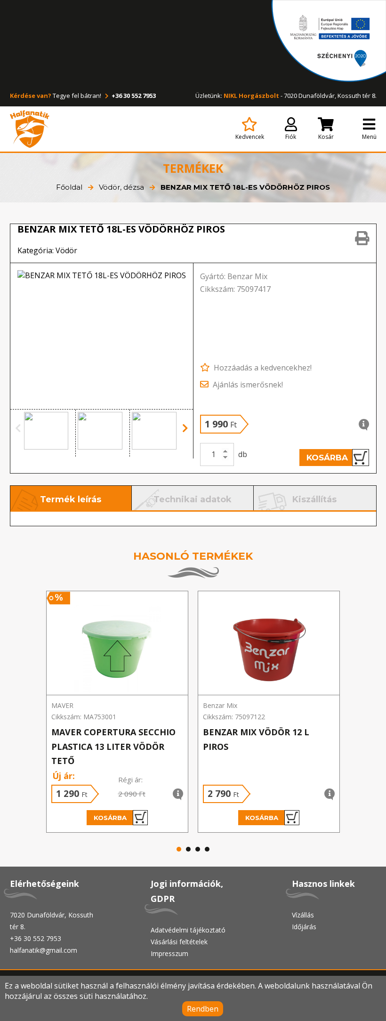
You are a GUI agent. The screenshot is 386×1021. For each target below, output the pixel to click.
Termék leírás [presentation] (70, 499)
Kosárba (327, 457)
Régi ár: (130, 779)
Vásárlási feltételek (179, 941)
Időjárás (304, 926)
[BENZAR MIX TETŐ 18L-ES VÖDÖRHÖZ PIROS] (101, 336)
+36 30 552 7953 (133, 95)
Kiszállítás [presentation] (314, 499)
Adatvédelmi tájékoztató (188, 929)
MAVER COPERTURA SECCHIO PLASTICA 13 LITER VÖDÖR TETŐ (113, 746)
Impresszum (169, 953)
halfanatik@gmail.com (43, 950)
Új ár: (63, 776)
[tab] (71, 498)
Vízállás (303, 914)
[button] (49, 433)
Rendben (202, 1009)
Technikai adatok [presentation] (192, 499)
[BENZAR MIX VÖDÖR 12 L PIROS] (268, 643)
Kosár (326, 137)
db (242, 454)
